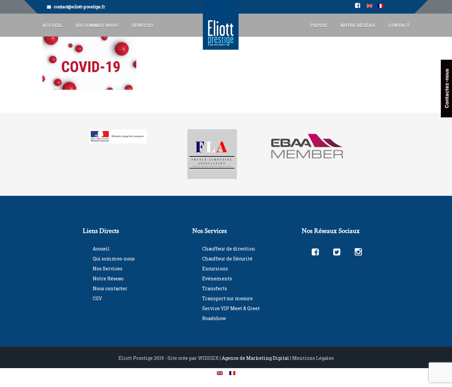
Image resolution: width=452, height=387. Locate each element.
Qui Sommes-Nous (96, 25)
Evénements (217, 278)
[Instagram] (358, 251)
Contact (399, 25)
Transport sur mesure (227, 298)
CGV (97, 298)
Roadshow (214, 318)
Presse (318, 25)
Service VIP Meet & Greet (231, 308)
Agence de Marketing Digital (255, 358)
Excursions (215, 268)
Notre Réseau (357, 25)
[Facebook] (315, 251)
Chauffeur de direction (228, 249)
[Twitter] (336, 251)
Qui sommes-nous (114, 258)
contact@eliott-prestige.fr (79, 7)
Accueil (52, 25)
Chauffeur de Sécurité (227, 258)
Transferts (214, 288)
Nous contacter (110, 288)
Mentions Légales (313, 358)
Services (143, 25)
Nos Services (107, 268)
